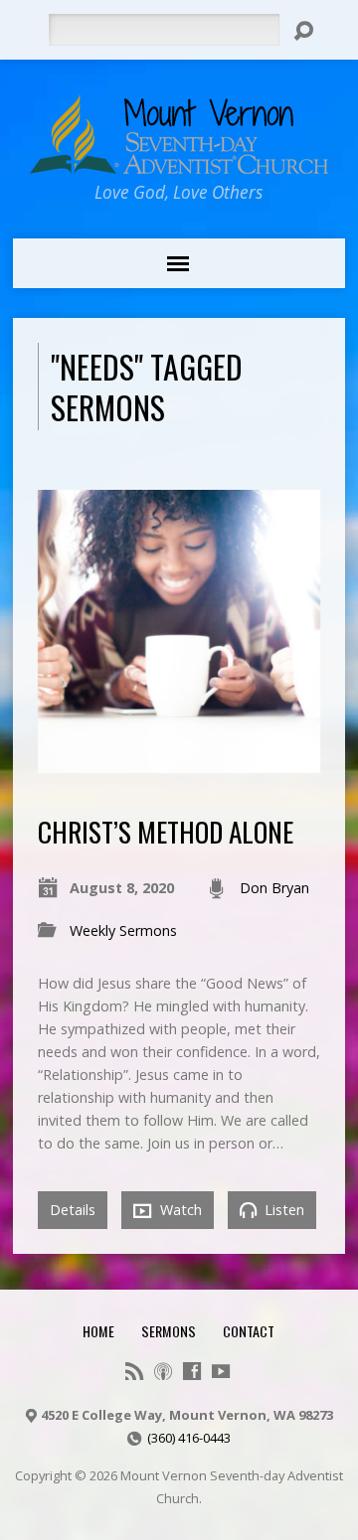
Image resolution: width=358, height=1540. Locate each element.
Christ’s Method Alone (165, 831)
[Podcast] (163, 1371)
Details (72, 1209)
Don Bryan (274, 887)
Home (98, 1330)
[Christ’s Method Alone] (179, 761)
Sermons (168, 1330)
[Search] (303, 31)
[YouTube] (221, 1371)
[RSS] (134, 1371)
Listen (282, 1209)
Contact (248, 1330)
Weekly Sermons (123, 930)
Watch (179, 1209)
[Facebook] (192, 1371)
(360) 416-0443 (189, 1438)
